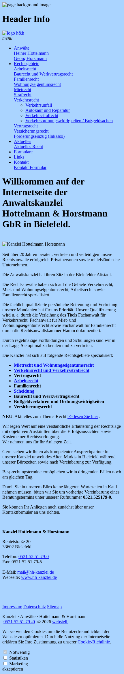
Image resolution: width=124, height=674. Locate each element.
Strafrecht (22, 94)
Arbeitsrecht (25, 68)
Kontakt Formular (30, 167)
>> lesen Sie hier (82, 416)
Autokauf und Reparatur (47, 110)
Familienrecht (26, 79)
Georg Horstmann (30, 58)
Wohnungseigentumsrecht (37, 84)
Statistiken (18, 658)
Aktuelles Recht (28, 146)
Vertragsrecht (26, 125)
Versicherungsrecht (31, 131)
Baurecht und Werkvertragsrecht (43, 73)
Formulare (23, 151)
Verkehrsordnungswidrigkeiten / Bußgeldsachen (69, 120)
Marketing (18, 663)
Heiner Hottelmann (31, 53)
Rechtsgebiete (26, 63)
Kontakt (21, 162)
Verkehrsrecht (26, 99)
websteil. (60, 621)
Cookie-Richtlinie (94, 641)
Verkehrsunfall (38, 105)
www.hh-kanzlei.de (39, 577)
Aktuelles (22, 141)
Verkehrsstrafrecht (41, 115)
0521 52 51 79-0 (33, 556)
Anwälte (21, 48)
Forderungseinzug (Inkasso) (39, 136)
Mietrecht (22, 89)
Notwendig (19, 652)
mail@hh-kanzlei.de (35, 572)
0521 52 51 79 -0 (19, 621)
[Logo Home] (13, 33)
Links (19, 157)
